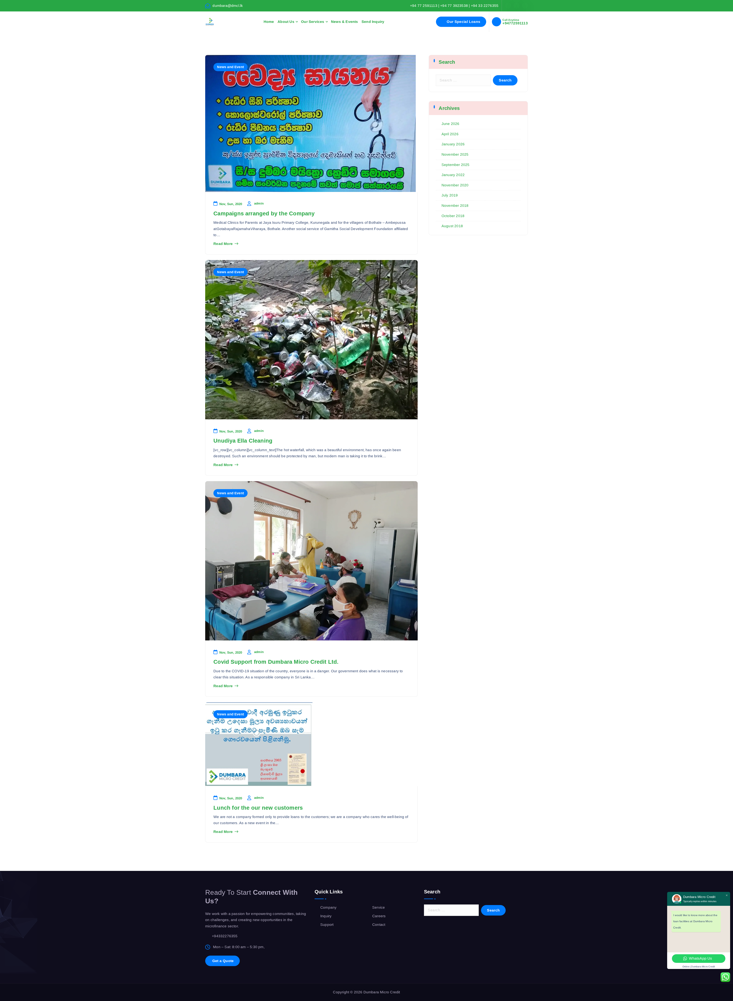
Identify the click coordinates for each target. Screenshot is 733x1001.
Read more (223, 244)
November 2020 (455, 185)
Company (328, 907)
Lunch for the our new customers (258, 808)
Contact (378, 925)
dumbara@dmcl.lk (227, 6)
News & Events (344, 22)
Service (378, 907)
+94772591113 (515, 23)
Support (326, 925)
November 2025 (455, 154)
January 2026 (453, 144)
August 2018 (452, 226)
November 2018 (455, 206)
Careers (379, 916)
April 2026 (450, 134)
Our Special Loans (463, 22)
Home (269, 22)
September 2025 (456, 165)
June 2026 (450, 124)
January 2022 (453, 175)
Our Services (312, 22)
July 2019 (450, 195)
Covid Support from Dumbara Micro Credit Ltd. (275, 662)
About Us (286, 22)
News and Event (230, 67)
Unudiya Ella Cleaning (242, 441)
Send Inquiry (373, 22)
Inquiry (326, 916)
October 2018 (453, 216)
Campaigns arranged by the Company (264, 213)
